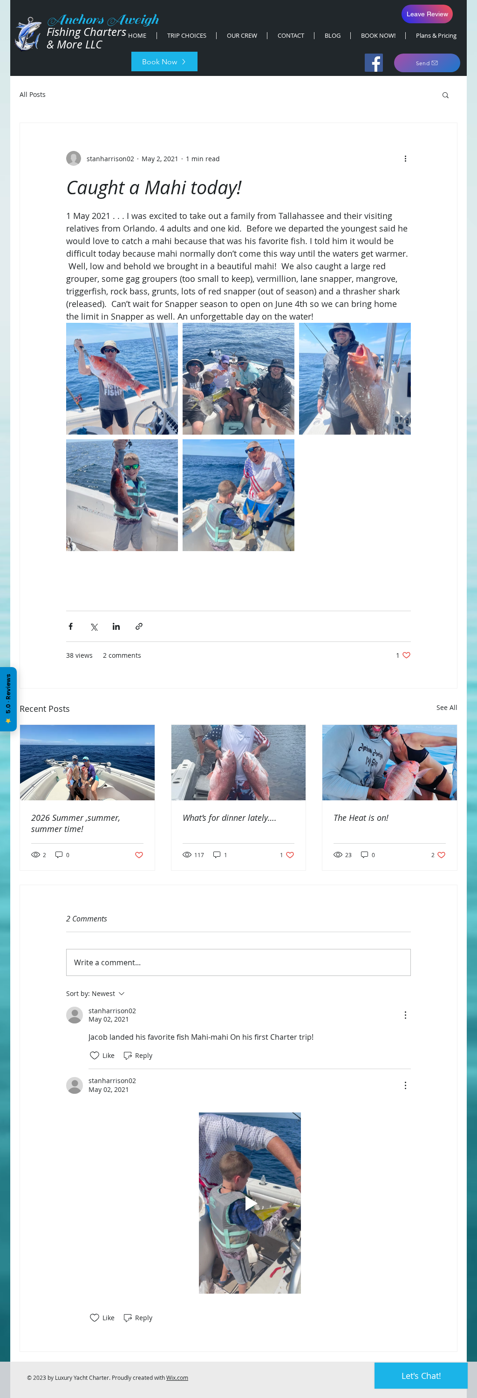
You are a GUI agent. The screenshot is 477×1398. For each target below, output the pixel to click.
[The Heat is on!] (389, 762)
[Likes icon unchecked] (95, 1055)
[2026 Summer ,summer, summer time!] (87, 762)
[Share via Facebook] (70, 626)
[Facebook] (374, 63)
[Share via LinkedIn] (116, 626)
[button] (445, 94)
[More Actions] (405, 1015)
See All (446, 707)
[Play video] (250, 1203)
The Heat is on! (361, 817)
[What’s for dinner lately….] (238, 762)
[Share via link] (139, 626)
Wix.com (177, 1377)
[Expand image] (122, 379)
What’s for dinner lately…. (230, 817)
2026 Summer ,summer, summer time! (75, 823)
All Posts (33, 94)
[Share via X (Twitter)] (93, 626)
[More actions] (405, 158)
